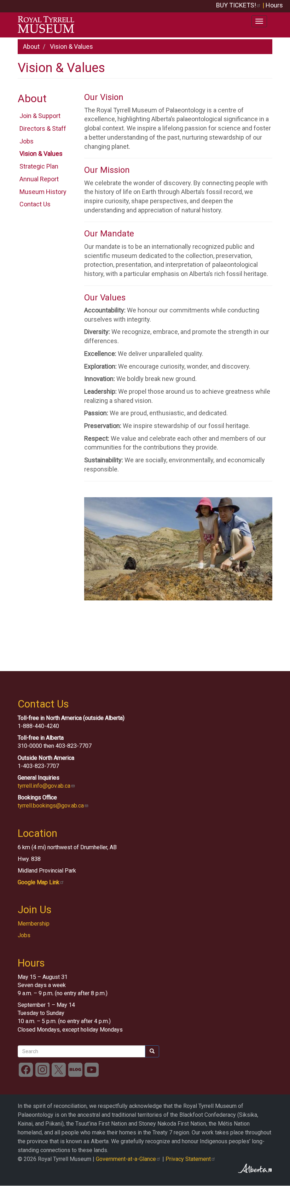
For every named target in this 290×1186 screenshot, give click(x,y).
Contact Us (35, 204)
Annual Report (39, 179)
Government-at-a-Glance (126, 1159)
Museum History (42, 191)
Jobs (26, 141)
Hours (274, 5)
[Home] (49, 24)
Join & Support (39, 115)
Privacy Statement (188, 1159)
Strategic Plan (38, 166)
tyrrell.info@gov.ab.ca (44, 785)
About (31, 46)
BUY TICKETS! (236, 5)
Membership (34, 923)
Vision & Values (41, 153)
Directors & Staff (42, 128)
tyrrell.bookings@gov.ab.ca (51, 805)
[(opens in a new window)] (26, 1069)
